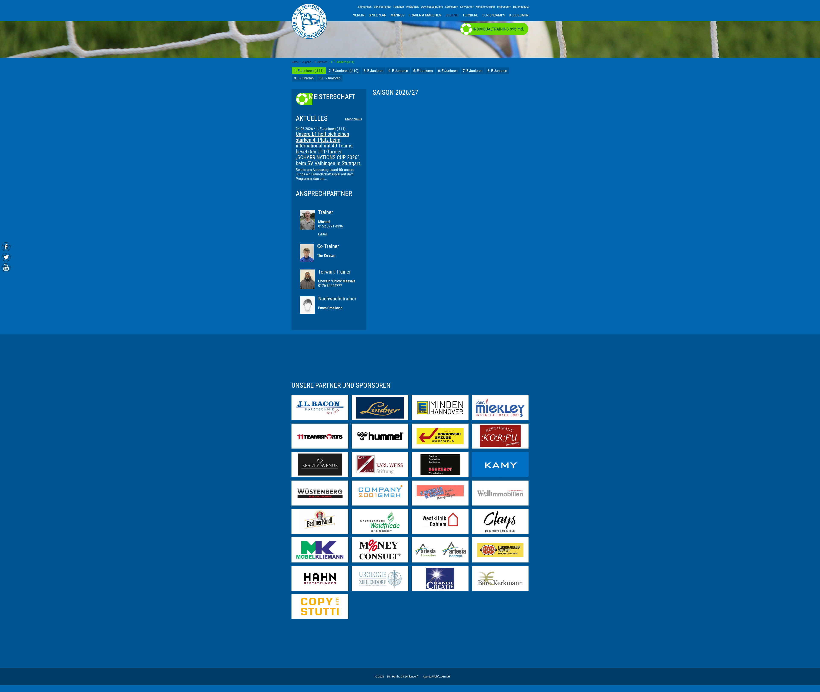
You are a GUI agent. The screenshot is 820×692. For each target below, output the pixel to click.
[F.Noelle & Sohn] (440, 493)
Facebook (6, 246)
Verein (359, 15)
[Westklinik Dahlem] (440, 521)
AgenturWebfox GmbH (436, 676)
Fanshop (398, 6)
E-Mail (323, 234)
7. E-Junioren (472, 71)
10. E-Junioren (329, 78)
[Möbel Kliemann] (319, 550)
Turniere (470, 15)
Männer (397, 15)
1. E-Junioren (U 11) (309, 71)
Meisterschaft (332, 97)
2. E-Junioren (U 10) (344, 71)
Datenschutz (521, 6)
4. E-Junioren (398, 71)
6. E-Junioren (448, 71)
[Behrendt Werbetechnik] (440, 464)
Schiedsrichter (382, 6)
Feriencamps (493, 15)
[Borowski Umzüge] (440, 436)
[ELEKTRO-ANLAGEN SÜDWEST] (500, 550)
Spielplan (377, 15)
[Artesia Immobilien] (440, 550)
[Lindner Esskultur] (380, 407)
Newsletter (466, 6)
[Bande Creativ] (440, 578)
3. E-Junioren (373, 71)
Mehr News (353, 119)
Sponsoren (451, 6)
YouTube (6, 267)
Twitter (6, 257)
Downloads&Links (432, 6)
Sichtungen (365, 6)
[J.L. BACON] (319, 407)
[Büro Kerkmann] (500, 578)
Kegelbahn (519, 15)
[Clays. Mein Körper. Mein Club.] (500, 521)
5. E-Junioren (423, 71)
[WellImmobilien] (500, 493)
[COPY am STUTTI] (319, 607)
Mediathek (412, 6)
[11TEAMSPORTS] (319, 436)
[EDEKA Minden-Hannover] (440, 407)
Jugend (451, 15)
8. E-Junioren (497, 71)
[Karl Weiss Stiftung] (380, 464)
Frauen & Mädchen (425, 15)
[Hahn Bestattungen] (319, 578)
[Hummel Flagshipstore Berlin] (380, 436)
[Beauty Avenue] (319, 464)
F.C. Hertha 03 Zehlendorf (402, 676)
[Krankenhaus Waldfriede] (380, 521)
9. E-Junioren (304, 78)
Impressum (504, 6)
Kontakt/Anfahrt (485, 6)
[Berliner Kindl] (319, 521)
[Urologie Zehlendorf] (380, 578)
